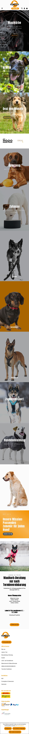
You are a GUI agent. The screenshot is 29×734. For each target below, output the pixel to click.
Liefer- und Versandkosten (7, 660)
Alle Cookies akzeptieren (15, 732)
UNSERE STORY (7, 534)
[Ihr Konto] (24, 8)
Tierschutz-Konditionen (6, 669)
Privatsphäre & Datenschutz (7, 681)
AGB (2, 678)
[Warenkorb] (27, 8)
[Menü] (2, 8)
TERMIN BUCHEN (15, 624)
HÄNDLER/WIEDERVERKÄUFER (8, 666)
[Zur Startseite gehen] (14, 3)
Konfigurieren (8, 728)
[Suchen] (22, 8)
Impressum (3, 684)
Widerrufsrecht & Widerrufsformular (9, 663)
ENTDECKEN (15, 35)
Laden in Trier (4, 652)
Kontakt (3, 657)
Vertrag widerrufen (6, 642)
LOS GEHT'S (7, 76)
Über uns (3, 649)
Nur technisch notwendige (19, 728)
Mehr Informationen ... (20, 725)
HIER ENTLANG (7, 117)
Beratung (15, 8)
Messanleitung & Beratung (7, 655)
